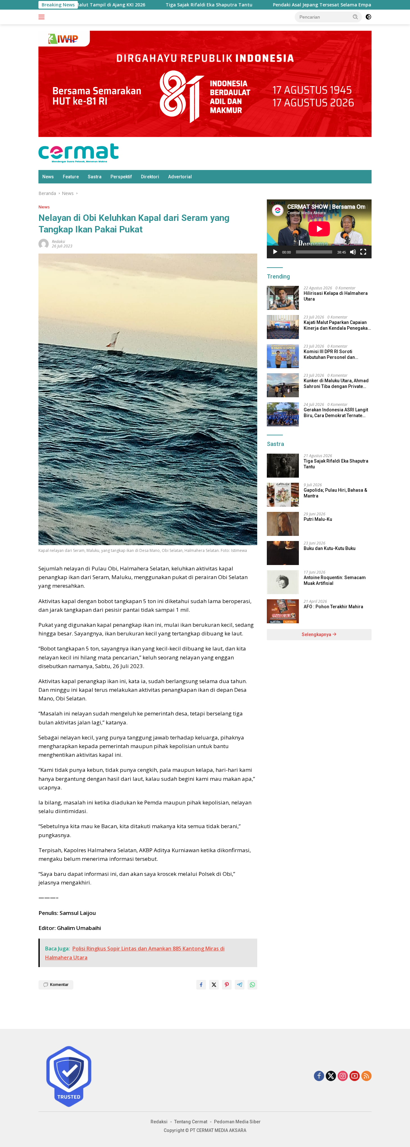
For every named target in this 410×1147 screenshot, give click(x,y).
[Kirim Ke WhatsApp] (252, 984)
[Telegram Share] (239, 984)
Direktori (150, 176)
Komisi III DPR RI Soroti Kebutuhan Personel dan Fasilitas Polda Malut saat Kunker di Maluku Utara (330, 354)
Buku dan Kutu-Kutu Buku (330, 548)
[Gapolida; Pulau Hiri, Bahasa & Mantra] (283, 495)
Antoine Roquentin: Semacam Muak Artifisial (335, 580)
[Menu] (42, 17)
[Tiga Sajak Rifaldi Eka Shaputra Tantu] (283, 466)
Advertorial (180, 176)
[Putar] (275, 252)
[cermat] (78, 153)
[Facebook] (319, 1076)
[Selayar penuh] (363, 252)
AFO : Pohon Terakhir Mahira (333, 606)
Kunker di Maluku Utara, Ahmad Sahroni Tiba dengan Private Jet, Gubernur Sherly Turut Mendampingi (336, 383)
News (48, 176)
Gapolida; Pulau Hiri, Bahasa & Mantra (335, 493)
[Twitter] (331, 1076)
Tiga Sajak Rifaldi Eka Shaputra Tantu (172, 5)
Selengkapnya (317, 634)
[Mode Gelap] (368, 17)
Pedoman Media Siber (237, 1121)
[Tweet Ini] (214, 984)
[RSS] (366, 1076)
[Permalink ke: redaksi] (43, 243)
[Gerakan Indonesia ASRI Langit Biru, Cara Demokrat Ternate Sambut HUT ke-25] (283, 414)
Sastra (95, 176)
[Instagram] (343, 1076)
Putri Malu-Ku (318, 519)
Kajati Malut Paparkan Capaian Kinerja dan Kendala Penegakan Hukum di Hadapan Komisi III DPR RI (337, 325)
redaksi (58, 241)
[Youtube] (354, 1076)
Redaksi (159, 1121)
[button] (355, 17)
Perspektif (121, 176)
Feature (71, 176)
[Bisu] (353, 252)
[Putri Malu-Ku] (283, 524)
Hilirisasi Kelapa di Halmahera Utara (336, 296)
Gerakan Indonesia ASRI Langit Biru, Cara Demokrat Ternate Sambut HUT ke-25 (336, 412)
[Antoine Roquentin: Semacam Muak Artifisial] (283, 582)
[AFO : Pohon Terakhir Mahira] (283, 611)
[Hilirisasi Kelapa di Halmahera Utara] (283, 298)
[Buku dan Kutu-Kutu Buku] (283, 553)
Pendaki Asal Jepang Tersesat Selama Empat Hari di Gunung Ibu (309, 5)
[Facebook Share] (201, 984)
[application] (319, 228)
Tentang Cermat (190, 1121)
